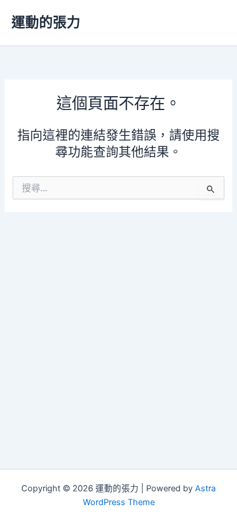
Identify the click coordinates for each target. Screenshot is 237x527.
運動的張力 (46, 22)
